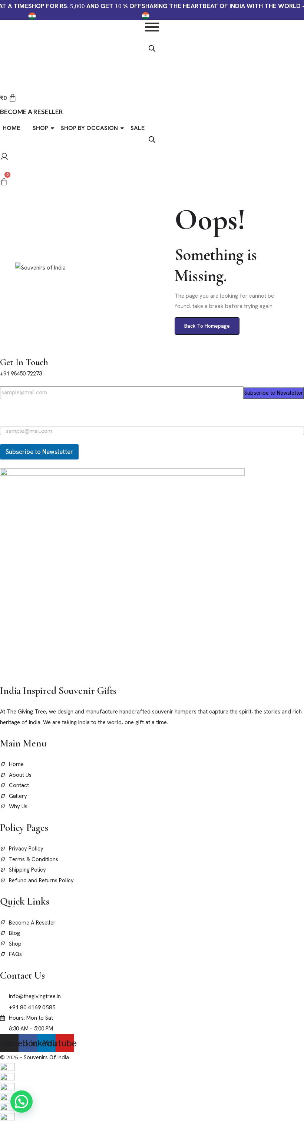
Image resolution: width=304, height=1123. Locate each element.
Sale (137, 128)
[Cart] (4, 181)
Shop (40, 128)
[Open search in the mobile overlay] (152, 48)
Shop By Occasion (89, 128)
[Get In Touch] (2, 351)
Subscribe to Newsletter (273, 393)
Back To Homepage (207, 325)
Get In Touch (24, 362)
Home (11, 128)
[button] (21, 1101)
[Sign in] (4, 157)
